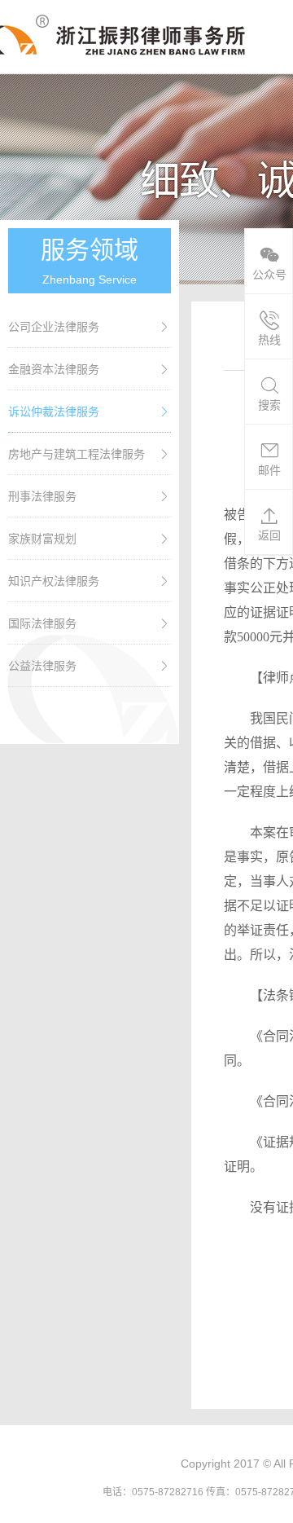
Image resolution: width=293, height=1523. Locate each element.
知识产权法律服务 (53, 581)
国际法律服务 (42, 623)
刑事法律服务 (42, 496)
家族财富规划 (42, 538)
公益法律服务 (42, 665)
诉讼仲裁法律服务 (53, 411)
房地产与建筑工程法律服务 (76, 453)
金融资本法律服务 (53, 369)
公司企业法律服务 (53, 326)
